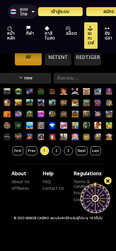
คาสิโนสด (50, 36)
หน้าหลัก (11, 36)
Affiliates (20, 188)
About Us (20, 182)
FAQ (47, 182)
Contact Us (53, 188)
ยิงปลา (108, 36)
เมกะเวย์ (91, 38)
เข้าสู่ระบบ (60, 11)
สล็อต (71, 33)
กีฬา (30, 33)
